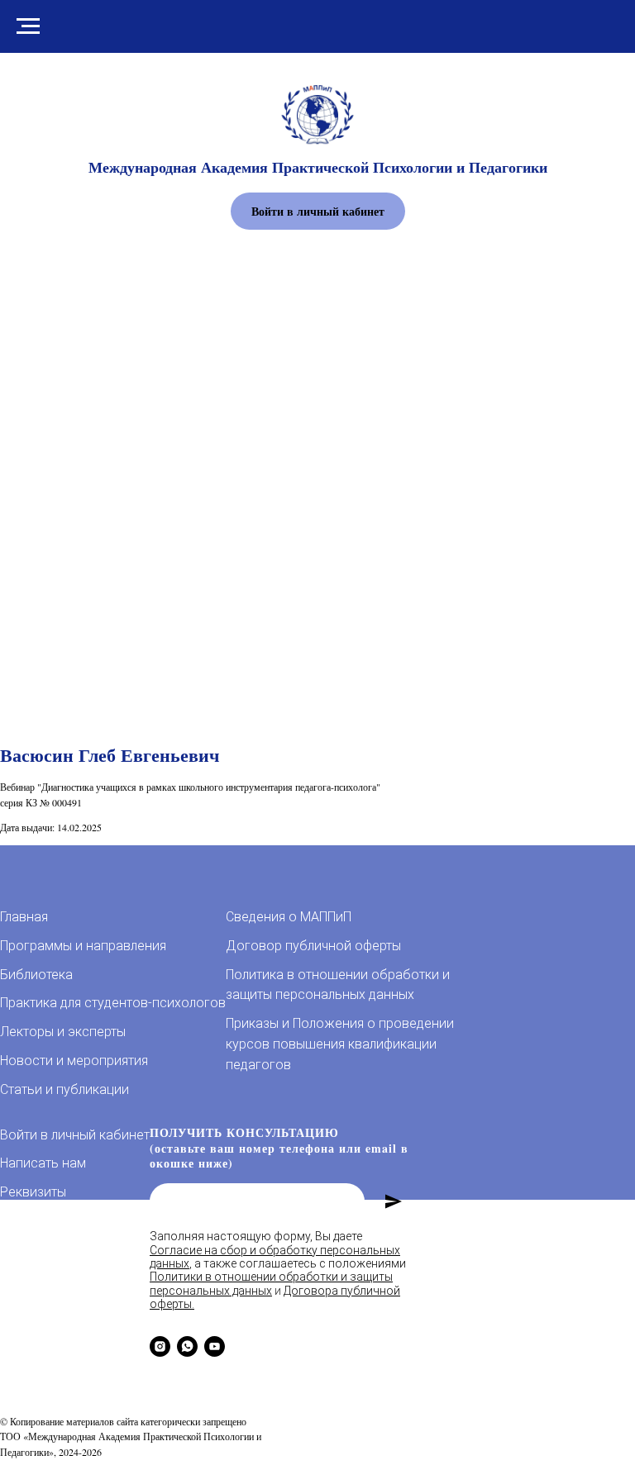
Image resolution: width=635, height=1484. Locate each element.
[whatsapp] (187, 1346)
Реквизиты (33, 1192)
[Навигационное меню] (28, 26)
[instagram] (160, 1346)
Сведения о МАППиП (288, 917)
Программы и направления (83, 946)
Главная (24, 917)
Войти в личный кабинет (75, 1135)
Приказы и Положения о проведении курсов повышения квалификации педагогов (340, 1044)
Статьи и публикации (64, 1089)
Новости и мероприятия (74, 1060)
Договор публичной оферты (313, 946)
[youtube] (214, 1346)
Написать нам (43, 1163)
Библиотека (36, 974)
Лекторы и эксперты (63, 1031)
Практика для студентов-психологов (113, 1003)
